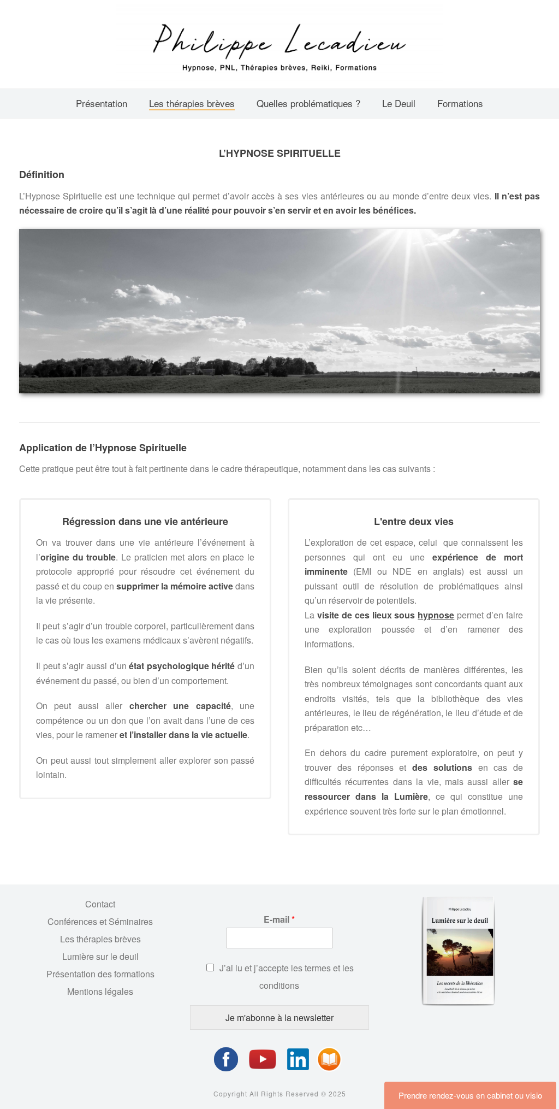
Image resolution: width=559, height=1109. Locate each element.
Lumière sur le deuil (100, 956)
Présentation (101, 103)
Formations (460, 103)
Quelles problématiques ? (308, 103)
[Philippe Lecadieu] (279, 44)
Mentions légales (100, 991)
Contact (100, 904)
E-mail (279, 919)
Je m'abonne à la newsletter (279, 1017)
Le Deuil (398, 103)
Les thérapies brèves (192, 103)
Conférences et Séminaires (100, 921)
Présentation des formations (100, 974)
